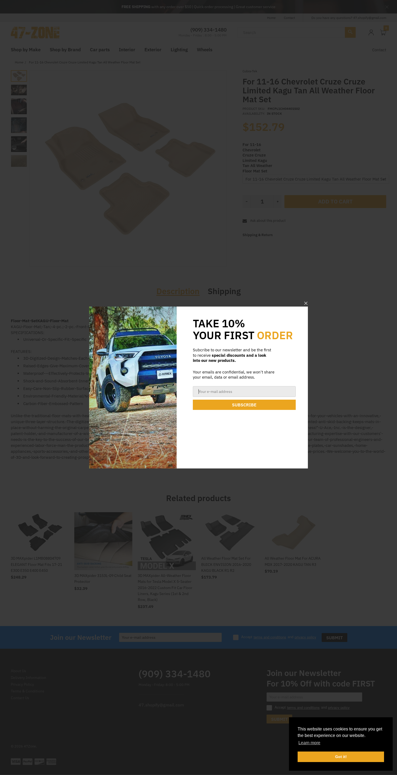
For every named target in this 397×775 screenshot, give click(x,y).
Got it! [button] (341, 756)
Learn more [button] (309, 742)
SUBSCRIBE (244, 404)
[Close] (306, 303)
